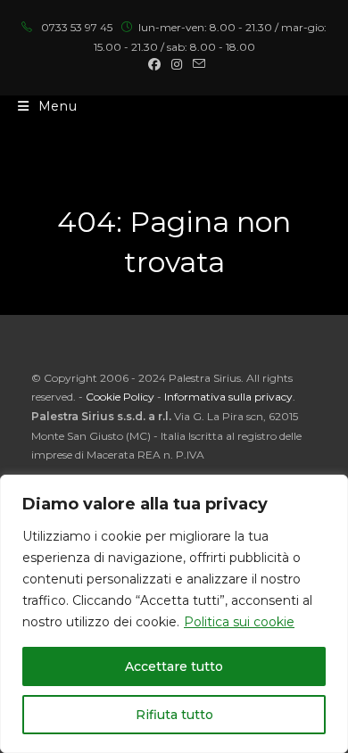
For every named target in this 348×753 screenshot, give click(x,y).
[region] (174, 614)
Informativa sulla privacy (228, 396)
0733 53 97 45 (76, 27)
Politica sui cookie (239, 622)
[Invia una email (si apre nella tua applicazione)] (196, 64)
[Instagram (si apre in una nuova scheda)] (176, 64)
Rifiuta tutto (174, 715)
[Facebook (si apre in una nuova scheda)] (154, 64)
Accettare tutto (174, 666)
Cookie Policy (120, 396)
